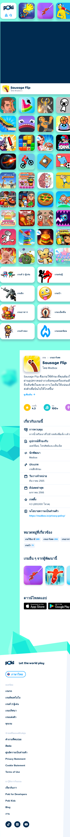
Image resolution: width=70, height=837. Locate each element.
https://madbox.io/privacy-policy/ (47, 516)
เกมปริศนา (11, 711)
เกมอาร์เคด (55, 358)
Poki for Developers (16, 794)
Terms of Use (12, 772)
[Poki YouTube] (26, 824)
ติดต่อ (8, 746)
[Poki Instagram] (17, 824)
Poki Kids (10, 801)
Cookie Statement (15, 765)
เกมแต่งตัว (10, 717)
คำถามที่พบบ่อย (13, 739)
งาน (7, 814)
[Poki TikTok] (8, 824)
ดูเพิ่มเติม (28, 394)
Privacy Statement (15, 759)
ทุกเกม (8, 724)
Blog (7, 807)
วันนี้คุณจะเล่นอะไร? (10, 15)
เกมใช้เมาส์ (32, 539)
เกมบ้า (29, 546)
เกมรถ (8, 691)
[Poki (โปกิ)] (8, 7)
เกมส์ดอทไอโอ (12, 698)
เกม (44, 358)
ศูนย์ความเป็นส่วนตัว (16, 752)
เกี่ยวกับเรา (11, 788)
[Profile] (6, 15)
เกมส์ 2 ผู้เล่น (12, 704)
